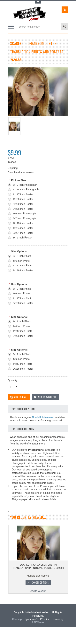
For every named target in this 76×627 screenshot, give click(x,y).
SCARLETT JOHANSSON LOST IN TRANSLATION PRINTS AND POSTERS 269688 (38, 566)
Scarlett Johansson (43, 417)
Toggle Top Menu (38, 2)
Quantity (12, 380)
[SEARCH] (64, 26)
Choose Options (40, 582)
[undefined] (38, 115)
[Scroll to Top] (0, 598)
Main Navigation (11, 26)
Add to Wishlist (38, 590)
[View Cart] (65, 9)
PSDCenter (38, 622)
